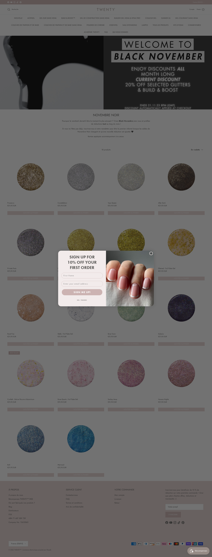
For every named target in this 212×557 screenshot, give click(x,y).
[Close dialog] (151, 253)
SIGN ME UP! (82, 292)
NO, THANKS (82, 300)
